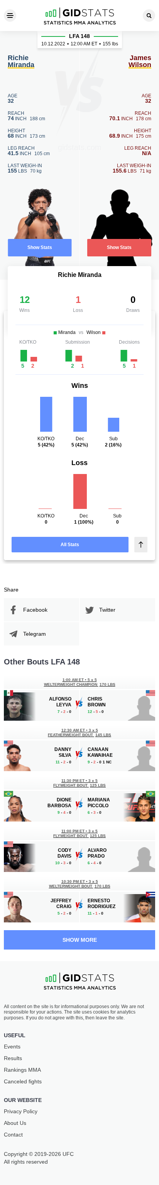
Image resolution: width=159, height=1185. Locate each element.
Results (13, 1058)
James (140, 61)
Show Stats (39, 247)
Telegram (34, 634)
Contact (13, 1134)
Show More (80, 940)
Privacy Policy (20, 1111)
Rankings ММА (22, 1070)
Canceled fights (23, 1081)
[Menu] (10, 15)
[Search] (149, 15)
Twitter (107, 610)
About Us (15, 1123)
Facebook (35, 610)
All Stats (70, 544)
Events (12, 1046)
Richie (21, 61)
